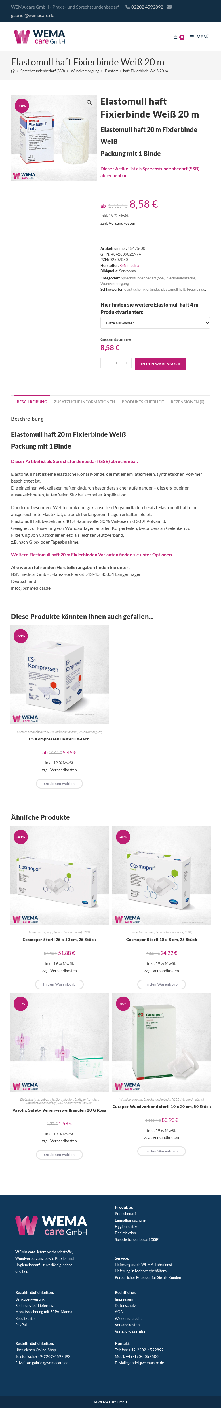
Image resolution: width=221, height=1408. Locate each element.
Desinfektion (125, 1233)
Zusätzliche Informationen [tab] (84, 401)
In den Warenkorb (160, 364)
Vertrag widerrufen (130, 1331)
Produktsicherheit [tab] (143, 401)
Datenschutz (125, 1305)
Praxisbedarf (125, 1213)
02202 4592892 (147, 7)
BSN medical (129, 265)
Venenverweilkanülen (78, 1103)
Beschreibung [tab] (32, 401)
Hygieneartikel (127, 1226)
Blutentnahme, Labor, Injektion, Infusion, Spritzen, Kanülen (59, 1099)
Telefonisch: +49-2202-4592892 (43, 1356)
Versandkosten (122, 223)
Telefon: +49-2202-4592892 (139, 1349)
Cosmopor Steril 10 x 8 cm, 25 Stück (161, 939)
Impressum (124, 1299)
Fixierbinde (196, 289)
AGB (119, 1311)
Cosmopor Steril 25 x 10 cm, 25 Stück (59, 939)
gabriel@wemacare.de (32, 15)
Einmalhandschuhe (130, 1220)
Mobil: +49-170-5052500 (137, 1356)
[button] (89, 102)
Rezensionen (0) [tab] (187, 401)
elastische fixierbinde (141, 289)
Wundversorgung (114, 283)
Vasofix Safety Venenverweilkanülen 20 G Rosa (59, 1109)
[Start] (13, 71)
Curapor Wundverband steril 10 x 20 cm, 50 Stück (162, 1106)
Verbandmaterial (181, 278)
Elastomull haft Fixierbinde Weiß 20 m (136, 71)
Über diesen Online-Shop (35, 1349)
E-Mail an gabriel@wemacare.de (41, 1362)
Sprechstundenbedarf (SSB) (143, 278)
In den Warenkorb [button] (59, 984)
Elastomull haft (173, 289)
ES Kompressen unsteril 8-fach (59, 738)
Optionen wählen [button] (59, 783)
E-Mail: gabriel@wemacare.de (139, 1362)
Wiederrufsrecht (128, 1318)
